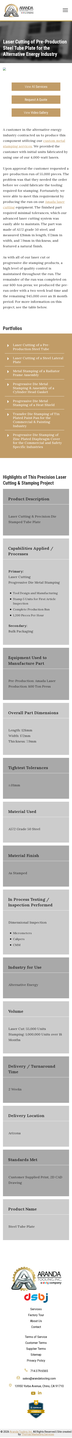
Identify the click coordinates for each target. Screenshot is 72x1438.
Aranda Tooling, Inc (21, 1431)
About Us (36, 1321)
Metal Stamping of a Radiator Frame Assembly (36, 373)
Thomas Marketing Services (37, 1434)
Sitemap (36, 1354)
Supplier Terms (36, 1349)
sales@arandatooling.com (39, 1378)
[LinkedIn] (40, 1393)
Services (36, 87)
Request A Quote (36, 100)
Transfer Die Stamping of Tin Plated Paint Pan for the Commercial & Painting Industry (36, 420)
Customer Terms (36, 1343)
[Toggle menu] (65, 10)
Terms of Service (36, 1337)
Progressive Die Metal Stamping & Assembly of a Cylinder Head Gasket (33, 388)
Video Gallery (36, 112)
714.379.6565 (39, 1371)
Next (63, 76)
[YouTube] (33, 1393)
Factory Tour (36, 1315)
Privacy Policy (36, 1360)
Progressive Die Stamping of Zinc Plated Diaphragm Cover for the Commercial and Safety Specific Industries (37, 441)
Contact (36, 1327)
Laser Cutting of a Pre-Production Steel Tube (31, 347)
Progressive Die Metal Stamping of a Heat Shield (34, 403)
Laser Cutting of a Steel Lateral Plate (38, 360)
